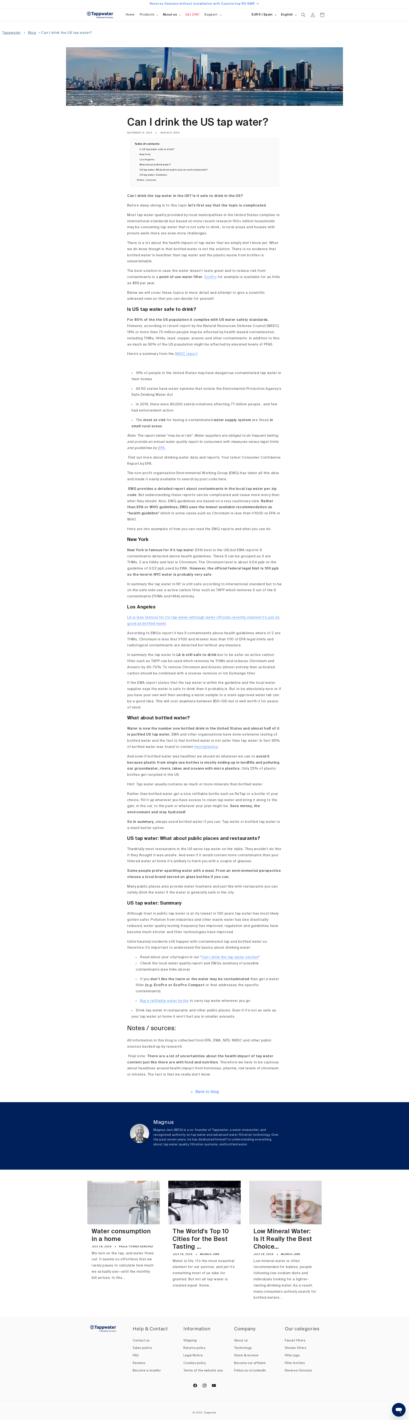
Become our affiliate (250, 1363)
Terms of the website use (203, 1370)
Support (210, 14)
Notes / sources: (147, 180)
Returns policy (194, 1348)
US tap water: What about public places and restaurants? (174, 170)
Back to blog (207, 1092)
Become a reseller (147, 1370)
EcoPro (210, 277)
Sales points (142, 1348)
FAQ (136, 1355)
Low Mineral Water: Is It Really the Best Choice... (282, 1239)
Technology (243, 1348)
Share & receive (246, 1355)
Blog (32, 33)
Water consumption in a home (121, 1235)
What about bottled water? (155, 165)
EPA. (162, 448)
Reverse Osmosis (298, 1370)
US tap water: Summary (153, 175)
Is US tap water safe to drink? (157, 149)
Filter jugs (292, 1355)
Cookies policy (194, 1363)
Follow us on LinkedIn (250, 1370)
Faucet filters (295, 1340)
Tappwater (11, 33)
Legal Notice (193, 1355)
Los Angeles (147, 160)
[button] (148, 14)
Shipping (190, 1340)
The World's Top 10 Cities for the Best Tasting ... (201, 1239)
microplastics (206, 747)
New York (145, 154)
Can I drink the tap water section (230, 957)
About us (170, 14)
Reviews (139, 1363)
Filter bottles (295, 1363)
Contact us (141, 1340)
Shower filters (295, 1348)
